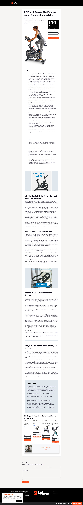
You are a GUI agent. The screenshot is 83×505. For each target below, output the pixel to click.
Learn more (4, 503)
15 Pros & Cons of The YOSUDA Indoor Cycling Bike (46, 422)
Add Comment (25, 470)
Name (24, 467)
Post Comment (25, 481)
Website (50, 467)
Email (37, 467)
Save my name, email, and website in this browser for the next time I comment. (35, 479)
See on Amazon (53, 37)
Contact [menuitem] (54, 491)
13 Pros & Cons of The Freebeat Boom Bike (36, 422)
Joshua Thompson (45, 447)
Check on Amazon (77, 503)
